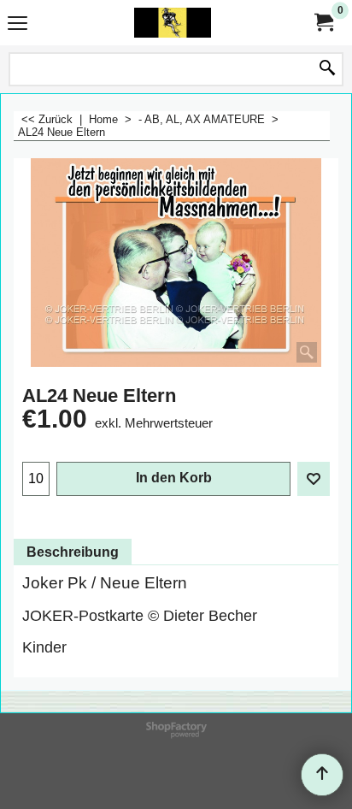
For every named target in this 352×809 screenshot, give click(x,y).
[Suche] (327, 69)
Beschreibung (72, 552)
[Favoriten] (313, 479)
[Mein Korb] (323, 22)
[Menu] (17, 24)
